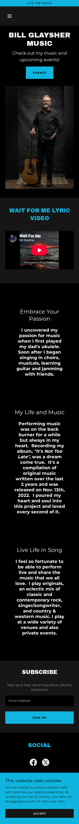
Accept (39, 813)
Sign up (39, 717)
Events (39, 72)
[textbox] (39, 701)
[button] (13, 16)
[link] (33, 763)
